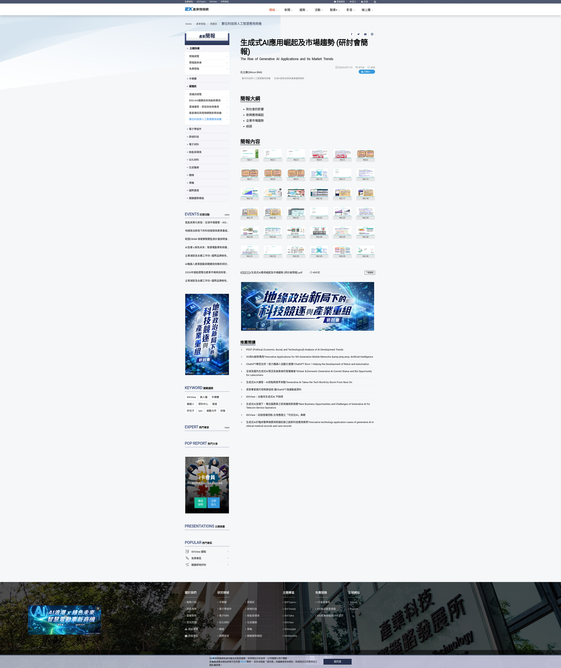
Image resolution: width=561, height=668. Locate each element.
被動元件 (212, 410)
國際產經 (194, 190)
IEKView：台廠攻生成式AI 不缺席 (264, 396)
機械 (191, 175)
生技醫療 (194, 167)
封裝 (222, 410)
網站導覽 (193, 629)
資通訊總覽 (195, 94)
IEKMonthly (290, 635)
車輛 (191, 182)
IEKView (213, 1)
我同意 (337, 661)
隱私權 (243, 661)
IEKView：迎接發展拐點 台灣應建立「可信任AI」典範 (275, 414)
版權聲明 (191, 615)
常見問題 (191, 622)
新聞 (287, 10)
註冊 (365, 1)
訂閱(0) (366, 72)
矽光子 (190, 410)
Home (188, 24)
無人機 (203, 397)
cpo (200, 410)
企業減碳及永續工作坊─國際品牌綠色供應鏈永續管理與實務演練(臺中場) (225, 255)
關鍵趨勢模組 (196, 198)
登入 (354, 1)
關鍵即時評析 (198, 564)
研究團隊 (191, 608)
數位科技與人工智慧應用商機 (242, 23)
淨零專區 (225, 1)
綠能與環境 (195, 152)
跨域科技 (194, 136)
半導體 (192, 78)
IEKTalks (289, 615)
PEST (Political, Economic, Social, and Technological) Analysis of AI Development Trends (294, 349)
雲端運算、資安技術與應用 (204, 106)
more (227, 215)
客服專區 (340, 1)
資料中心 (203, 404)
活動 (318, 10)
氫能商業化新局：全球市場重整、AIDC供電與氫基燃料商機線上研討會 (224, 222)
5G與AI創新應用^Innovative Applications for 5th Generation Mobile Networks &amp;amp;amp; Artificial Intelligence (309, 356)
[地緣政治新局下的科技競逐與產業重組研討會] (207, 334)
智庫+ (334, 10)
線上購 (366, 10)
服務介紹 (191, 602)
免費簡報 (194, 68)
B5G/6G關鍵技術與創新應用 (205, 100)
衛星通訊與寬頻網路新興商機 (205, 112)
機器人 (190, 404)
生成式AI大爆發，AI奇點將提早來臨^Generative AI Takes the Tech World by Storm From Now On (299, 382)
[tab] (207, 48)
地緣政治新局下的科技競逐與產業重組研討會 (210, 230)
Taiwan (353, 602)
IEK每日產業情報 (326, 608)
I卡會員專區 (323, 602)
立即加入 (213, 502)
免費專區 (189, 1)
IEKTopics (201, 1)
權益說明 (200, 502)
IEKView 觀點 (198, 551)
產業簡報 (201, 24)
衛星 (214, 404)
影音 (350, 10)
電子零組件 (195, 129)
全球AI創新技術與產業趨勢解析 (289, 78)
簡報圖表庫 (195, 62)
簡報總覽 (194, 56)
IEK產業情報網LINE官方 (330, 615)
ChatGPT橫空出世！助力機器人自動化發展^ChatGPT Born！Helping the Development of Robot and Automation (307, 364)
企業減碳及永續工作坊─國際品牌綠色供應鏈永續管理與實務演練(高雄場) (225, 280)
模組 (272, 10)
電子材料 (194, 144)
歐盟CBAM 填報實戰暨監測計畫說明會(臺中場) (211, 239)
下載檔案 (370, 272)
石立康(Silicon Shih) (251, 72)
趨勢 (302, 10)
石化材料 (194, 159)
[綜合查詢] (375, 1)
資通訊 (213, 24)
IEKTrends (290, 608)
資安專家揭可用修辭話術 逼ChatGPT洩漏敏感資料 (273, 389)
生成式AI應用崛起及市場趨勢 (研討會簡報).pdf (276, 272)
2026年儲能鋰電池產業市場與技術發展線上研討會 (213, 272)
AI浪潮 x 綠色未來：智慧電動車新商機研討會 (209, 247)
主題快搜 (194, 48)
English (354, 608)
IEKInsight (290, 629)
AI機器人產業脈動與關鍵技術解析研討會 (207, 264)
